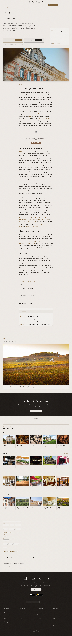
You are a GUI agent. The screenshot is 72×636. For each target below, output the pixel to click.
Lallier (38, 118)
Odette (5, 612)
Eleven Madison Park (7, 614)
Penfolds (54, 612)
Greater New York (6, 619)
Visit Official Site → (36, 418)
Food (21, 618)
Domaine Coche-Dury (56, 614)
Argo (37, 614)
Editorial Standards (56, 624)
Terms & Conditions (56, 627)
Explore (54, 618)
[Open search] (46, 5)
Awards (54, 622)
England (5, 621)
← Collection (5, 7)
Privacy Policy (55, 625)
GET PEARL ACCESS (36, 589)
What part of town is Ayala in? (27, 285)
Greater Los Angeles (7, 622)
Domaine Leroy (55, 611)
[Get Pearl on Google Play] (39, 595)
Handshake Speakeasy (40, 608)
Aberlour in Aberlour (38, 224)
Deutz (30, 116)
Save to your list (21, 33)
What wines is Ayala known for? (27, 288)
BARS (37, 606)
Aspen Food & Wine (39, 618)
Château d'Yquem (55, 608)
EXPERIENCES (39, 616)
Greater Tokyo (6, 618)
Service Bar (38, 609)
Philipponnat (46, 118)
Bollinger (38, 113)
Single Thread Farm (6, 608)
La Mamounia (22, 609)
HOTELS (21, 606)
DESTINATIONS (6, 616)
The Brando (22, 614)
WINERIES (54, 606)
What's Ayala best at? (25, 291)
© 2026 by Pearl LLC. (36, 631)
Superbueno (38, 611)
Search (54, 619)
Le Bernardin (5, 609)
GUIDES (21, 616)
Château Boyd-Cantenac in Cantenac (27, 221)
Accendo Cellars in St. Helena (32, 226)
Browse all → (66, 453)
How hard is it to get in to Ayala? (27, 295)
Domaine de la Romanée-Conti (57, 609)
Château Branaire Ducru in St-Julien (40, 219)
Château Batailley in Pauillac (37, 217)
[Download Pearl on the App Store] (32, 595)
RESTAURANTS (6, 606)
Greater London (6, 624)
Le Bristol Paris (22, 612)
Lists (53, 621)
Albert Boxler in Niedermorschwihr (31, 216)
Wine (21, 619)
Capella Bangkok (22, 608)
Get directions (53, 41)
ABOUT (54, 616)
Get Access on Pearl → (36, 142)
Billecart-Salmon (32, 243)
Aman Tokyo (22, 611)
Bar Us (37, 612)
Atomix (5, 611)
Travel (21, 621)
